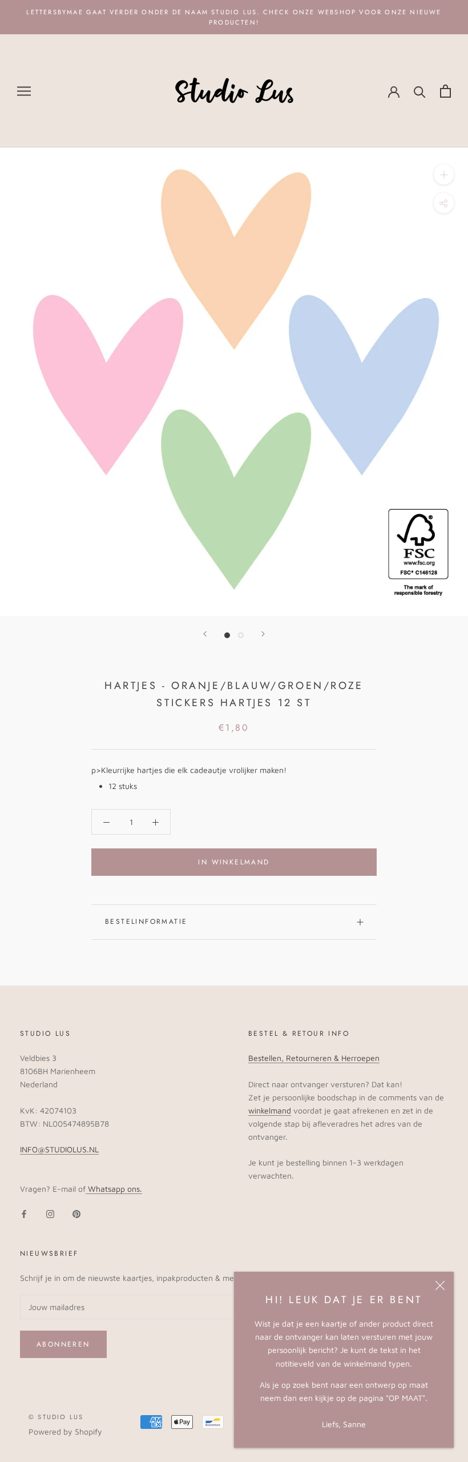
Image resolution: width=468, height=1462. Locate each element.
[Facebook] (24, 1213)
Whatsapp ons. (114, 1188)
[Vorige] (205, 633)
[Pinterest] (76, 1213)
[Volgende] (263, 633)
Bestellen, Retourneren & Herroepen (314, 1058)
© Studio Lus (56, 1416)
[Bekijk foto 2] (241, 635)
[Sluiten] (440, 1285)
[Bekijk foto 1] (227, 635)
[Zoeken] (420, 91)
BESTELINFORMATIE (146, 921)
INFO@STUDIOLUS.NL (59, 1149)
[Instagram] (50, 1213)
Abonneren (63, 1344)
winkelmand (269, 1110)
